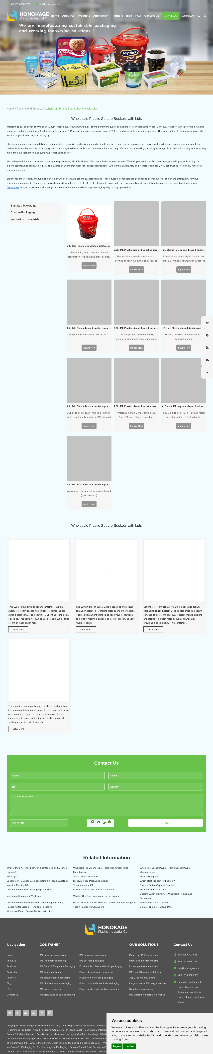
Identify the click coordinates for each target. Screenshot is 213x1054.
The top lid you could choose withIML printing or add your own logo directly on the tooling (136, 259)
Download (171, 16)
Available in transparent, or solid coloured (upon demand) (89, 493)
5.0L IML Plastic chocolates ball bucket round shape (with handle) (89, 246)
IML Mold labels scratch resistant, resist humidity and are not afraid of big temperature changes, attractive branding (184, 415)
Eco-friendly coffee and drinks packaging (100, 966)
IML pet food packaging (91, 960)
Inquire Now (89, 265)
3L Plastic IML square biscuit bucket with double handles (183, 406)
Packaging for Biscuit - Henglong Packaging (30, 906)
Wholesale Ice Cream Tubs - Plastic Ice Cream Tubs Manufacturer (100, 869)
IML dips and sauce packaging (55, 983)
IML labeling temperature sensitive (147, 994)
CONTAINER (50, 945)
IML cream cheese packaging (54, 977)
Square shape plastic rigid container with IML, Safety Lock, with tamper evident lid (184, 258)
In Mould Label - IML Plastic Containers (93, 889)
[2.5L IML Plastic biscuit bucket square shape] (136, 380)
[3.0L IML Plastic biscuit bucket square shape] (136, 223)
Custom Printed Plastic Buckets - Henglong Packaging (35, 902)
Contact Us (151, 15)
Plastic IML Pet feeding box (143, 955)
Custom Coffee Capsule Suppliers (157, 885)
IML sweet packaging (50, 989)
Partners (117, 15)
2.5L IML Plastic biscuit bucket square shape (136, 406)
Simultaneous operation (141, 989)
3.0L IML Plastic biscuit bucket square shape (136, 250)
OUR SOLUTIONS (144, 945)
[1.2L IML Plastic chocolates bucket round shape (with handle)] (183, 302)
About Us (68, 15)
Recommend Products (30, 108)
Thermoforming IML (83, 885)
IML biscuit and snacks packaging (57, 994)
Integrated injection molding (143, 960)
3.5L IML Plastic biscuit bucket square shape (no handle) (89, 328)
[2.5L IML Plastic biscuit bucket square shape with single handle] (89, 458)
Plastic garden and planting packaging (99, 989)
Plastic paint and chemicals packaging (99, 983)
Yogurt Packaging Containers (88, 906)
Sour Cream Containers (85, 876)
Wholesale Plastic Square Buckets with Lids (29, 911)
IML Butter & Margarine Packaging (57, 966)
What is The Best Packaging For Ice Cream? (96, 896)
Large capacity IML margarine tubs (147, 983)
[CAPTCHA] (100, 823)
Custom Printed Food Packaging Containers (30, 889)
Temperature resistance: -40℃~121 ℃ (89, 334)
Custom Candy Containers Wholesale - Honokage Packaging (166, 895)
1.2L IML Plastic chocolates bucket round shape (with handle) (183, 328)
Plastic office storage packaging (96, 972)
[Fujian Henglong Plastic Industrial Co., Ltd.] (28, 15)
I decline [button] (129, 1046)
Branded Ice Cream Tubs (153, 889)
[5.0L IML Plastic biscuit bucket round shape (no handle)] (136, 302)
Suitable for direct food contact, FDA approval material (184, 336)
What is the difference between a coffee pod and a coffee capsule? (37, 869)
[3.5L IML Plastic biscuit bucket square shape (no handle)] (89, 302)
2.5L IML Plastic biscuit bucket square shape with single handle (89, 484)
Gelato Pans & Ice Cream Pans (156, 906)
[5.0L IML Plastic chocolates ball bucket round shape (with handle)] (89, 223)
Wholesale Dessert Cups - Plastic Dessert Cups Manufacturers (165, 869)
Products (11, 966)
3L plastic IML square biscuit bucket (184, 250)
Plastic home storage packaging (96, 977)
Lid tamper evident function (143, 966)
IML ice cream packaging (52, 960)
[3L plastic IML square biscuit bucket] (183, 223)
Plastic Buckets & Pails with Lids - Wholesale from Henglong (104, 902)
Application (100, 15)
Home (55, 15)
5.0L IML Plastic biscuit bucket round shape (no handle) (136, 328)
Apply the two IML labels (142, 977)
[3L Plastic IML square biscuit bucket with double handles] (183, 380)
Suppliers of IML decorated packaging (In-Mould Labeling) (37, 880)
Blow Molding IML (149, 876)
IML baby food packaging (92, 955)
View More (18, 629)
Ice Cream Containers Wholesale (24, 896)
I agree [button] (117, 1046)
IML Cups (12, 876)
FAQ (138, 15)
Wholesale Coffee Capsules (154, 902)
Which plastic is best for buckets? (157, 880)
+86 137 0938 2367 (188, 975)
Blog (129, 15)
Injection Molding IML (18, 885)
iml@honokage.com (49, 4)
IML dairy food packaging (52, 955)
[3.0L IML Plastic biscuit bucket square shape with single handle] (89, 380)
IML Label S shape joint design (145, 972)
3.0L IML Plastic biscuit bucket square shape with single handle (89, 406)
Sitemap (90, 1025)
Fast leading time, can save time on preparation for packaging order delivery (89, 254)
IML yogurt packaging (50, 972)
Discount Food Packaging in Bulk (90, 880)
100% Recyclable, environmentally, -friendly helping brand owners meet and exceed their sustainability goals (136, 337)
